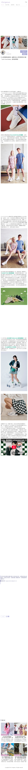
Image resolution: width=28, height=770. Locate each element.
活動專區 (12, 4)
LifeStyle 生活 (23, 51)
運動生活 (24, 54)
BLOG (2, 4)
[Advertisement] (14, 22)
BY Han (7, 52)
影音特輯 (7, 4)
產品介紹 (18, 4)
